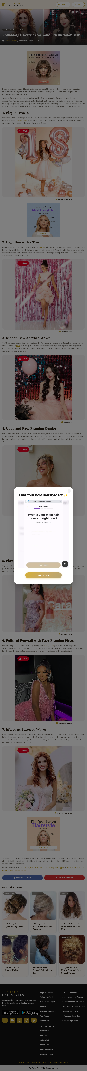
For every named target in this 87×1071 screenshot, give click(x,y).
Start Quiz (44, 575)
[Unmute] (65, 564)
